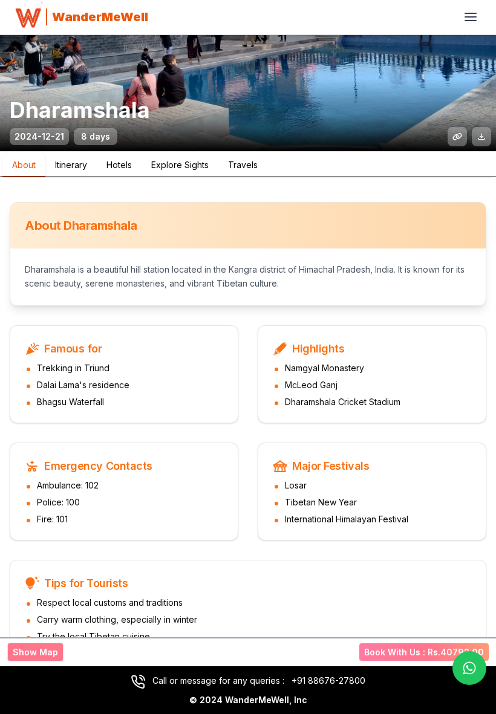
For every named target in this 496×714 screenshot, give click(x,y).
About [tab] (24, 165)
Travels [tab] (243, 165)
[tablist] (248, 164)
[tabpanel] (248, 430)
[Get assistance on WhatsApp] (469, 668)
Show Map (35, 652)
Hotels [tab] (119, 165)
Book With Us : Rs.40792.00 (424, 652)
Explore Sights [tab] (180, 165)
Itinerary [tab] (71, 165)
